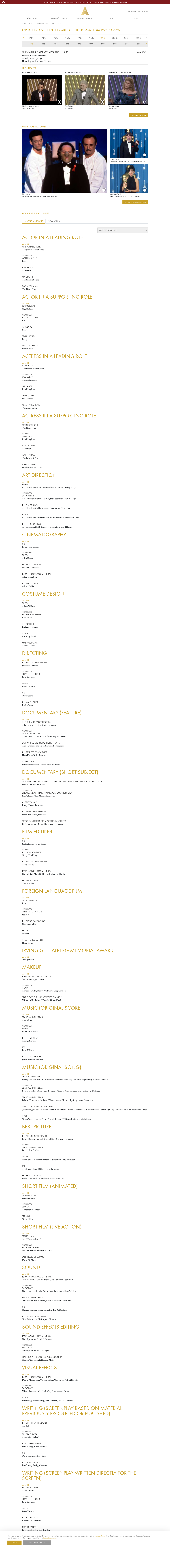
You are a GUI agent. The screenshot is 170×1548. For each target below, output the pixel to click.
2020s (138, 38)
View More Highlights (138, 115)
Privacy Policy (100, 1536)
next (146, 38)
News (136, 18)
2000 (127, 44)
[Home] (85, 10)
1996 (79, 44)
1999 (115, 44)
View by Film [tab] (54, 221)
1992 (31, 44)
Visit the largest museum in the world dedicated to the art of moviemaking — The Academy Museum (85, 2)
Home (24, 23)
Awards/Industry (34, 18)
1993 (43, 44)
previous (23, 38)
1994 (55, 44)
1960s (67, 38)
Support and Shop (85, 18)
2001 (139, 44)
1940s (43, 38)
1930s (31, 38)
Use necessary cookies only (37, 1542)
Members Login (144, 11)
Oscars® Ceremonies (45, 23)
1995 (67, 44)
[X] (146, 52)
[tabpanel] (85, 879)
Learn (110, 18)
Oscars (31, 23)
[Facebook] (143, 52)
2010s (126, 38)
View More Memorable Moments (135, 202)
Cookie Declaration (49, 1538)
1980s (91, 38)
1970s (79, 38)
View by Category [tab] (34, 220)
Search (133, 11)
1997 (91, 44)
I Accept (14, 1542)
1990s (102, 38)
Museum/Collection (59, 18)
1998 (103, 44)
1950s (55, 38)
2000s (115, 38)
